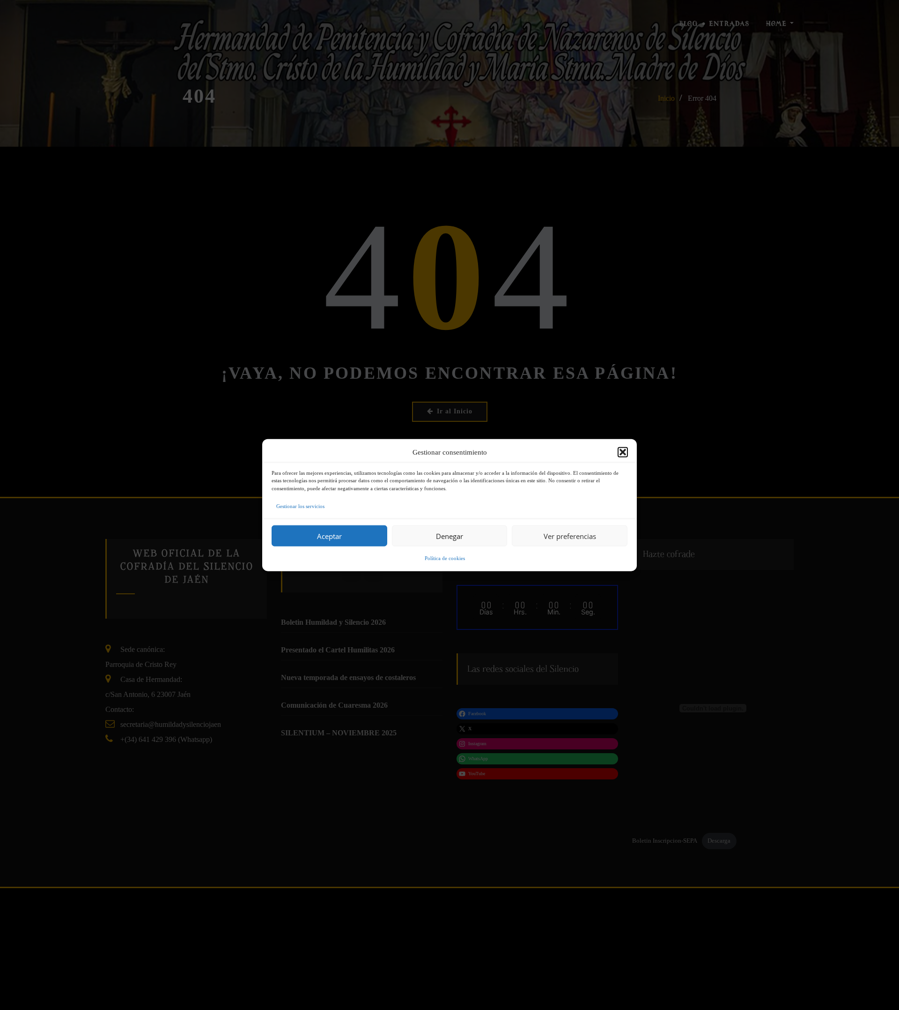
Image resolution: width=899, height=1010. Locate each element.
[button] (622, 451)
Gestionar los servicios (300, 506)
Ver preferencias (570, 535)
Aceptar (329, 535)
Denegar (449, 535)
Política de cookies (445, 558)
